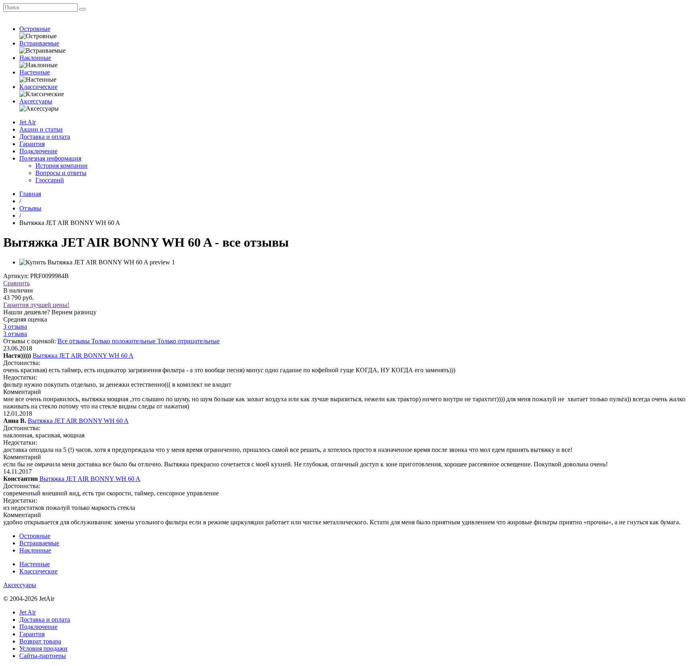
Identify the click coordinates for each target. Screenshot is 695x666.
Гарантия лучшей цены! (36, 304)
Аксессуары (35, 101)
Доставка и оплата (44, 136)
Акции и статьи (41, 129)
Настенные (34, 72)
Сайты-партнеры (42, 655)
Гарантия (32, 143)
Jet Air (27, 122)
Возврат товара (40, 641)
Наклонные (35, 57)
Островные (34, 28)
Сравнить (16, 283)
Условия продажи (43, 648)
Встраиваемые (39, 43)
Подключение (38, 151)
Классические (38, 86)
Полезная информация (50, 158)
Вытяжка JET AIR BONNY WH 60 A (83, 355)
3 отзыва (15, 326)
